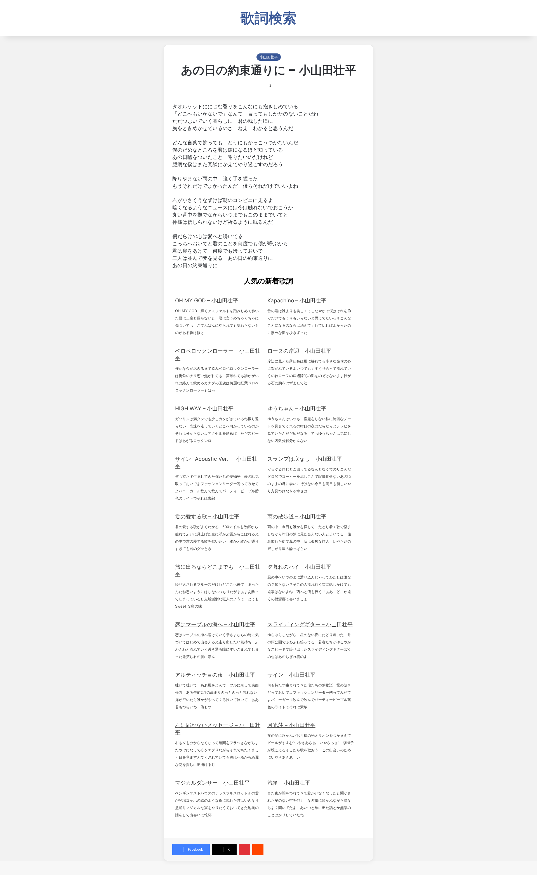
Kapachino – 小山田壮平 (296, 300)
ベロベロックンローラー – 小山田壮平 (217, 354)
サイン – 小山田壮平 (291, 675)
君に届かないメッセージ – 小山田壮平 (217, 729)
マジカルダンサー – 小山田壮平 (212, 783)
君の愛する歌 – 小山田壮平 (207, 516)
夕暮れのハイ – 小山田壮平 (299, 567)
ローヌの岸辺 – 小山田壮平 (299, 351)
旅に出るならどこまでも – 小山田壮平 (217, 570)
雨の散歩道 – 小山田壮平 (296, 516)
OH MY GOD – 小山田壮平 (206, 300)
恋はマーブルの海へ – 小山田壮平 (215, 624)
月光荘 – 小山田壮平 (291, 725)
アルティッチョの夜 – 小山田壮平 (215, 675)
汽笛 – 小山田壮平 (288, 783)
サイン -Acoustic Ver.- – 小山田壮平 (216, 462)
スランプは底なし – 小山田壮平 (304, 459)
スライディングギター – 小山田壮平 (310, 624)
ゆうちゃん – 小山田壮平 (296, 408)
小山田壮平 (269, 57)
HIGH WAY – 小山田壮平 (204, 408)
